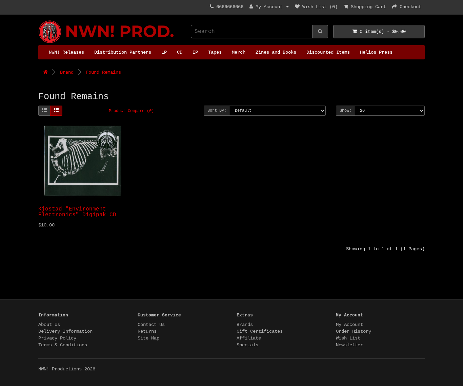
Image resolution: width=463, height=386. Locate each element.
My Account (349, 324)
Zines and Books (276, 52)
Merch (238, 52)
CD (179, 52)
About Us (49, 324)
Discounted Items (328, 52)
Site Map (148, 338)
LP (164, 52)
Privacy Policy (57, 338)
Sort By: (216, 110)
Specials (247, 345)
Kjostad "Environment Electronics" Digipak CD (77, 212)
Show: (345, 110)
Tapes (215, 52)
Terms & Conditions (62, 345)
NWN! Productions (41, 20)
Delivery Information (65, 331)
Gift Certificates (260, 331)
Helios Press (376, 52)
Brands (245, 324)
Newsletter (349, 345)
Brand (67, 72)
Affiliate (249, 338)
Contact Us (151, 324)
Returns (147, 331)
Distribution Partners (122, 52)
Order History (353, 331)
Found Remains (103, 72)
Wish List (348, 338)
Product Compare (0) (131, 111)
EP (195, 52)
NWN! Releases (66, 52)
